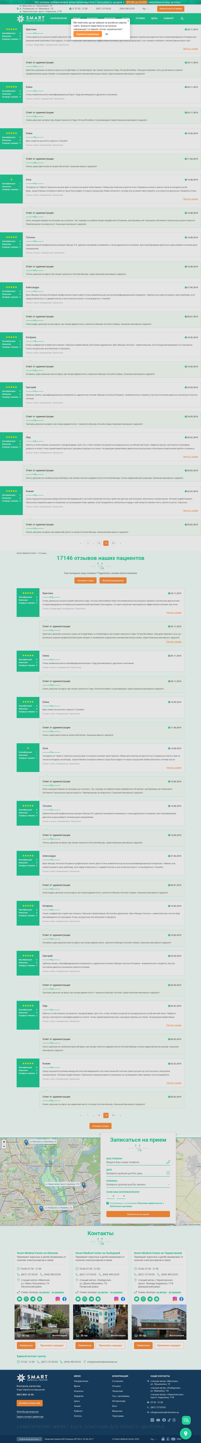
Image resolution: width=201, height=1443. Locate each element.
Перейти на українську (88, 34)
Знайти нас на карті (186, 1433)
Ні (107, 34)
